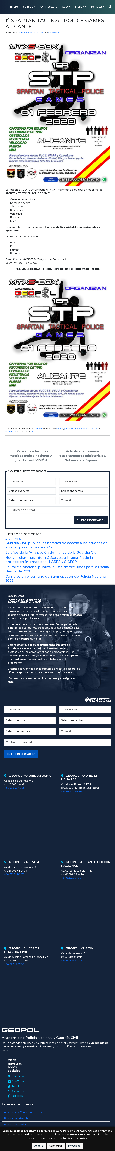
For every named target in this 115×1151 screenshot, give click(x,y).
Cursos (28, 7)
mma (79, 428)
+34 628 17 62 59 (14, 964)
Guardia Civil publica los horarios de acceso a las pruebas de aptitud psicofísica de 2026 (56, 545)
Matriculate (48, 7)
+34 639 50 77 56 (14, 788)
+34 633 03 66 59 (71, 791)
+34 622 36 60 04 (71, 960)
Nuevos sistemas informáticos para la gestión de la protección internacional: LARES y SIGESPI (49, 560)
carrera (59, 428)
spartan (93, 428)
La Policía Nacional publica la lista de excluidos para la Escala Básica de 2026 (57, 569)
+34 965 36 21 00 (71, 877)
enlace (34, 431)
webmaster (54, 32)
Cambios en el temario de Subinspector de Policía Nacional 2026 (56, 578)
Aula (65, 7)
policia (86, 428)
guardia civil (70, 428)
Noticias (96, 7)
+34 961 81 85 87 (14, 874)
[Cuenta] (111, 7)
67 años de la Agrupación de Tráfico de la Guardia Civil (51, 552)
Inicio (14, 7)
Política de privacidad (17, 1118)
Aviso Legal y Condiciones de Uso (23, 1112)
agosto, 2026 (13, 539)
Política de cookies (15, 1124)
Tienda (79, 7)
